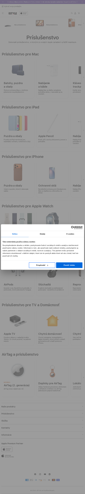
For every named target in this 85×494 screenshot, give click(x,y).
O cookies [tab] (70, 234)
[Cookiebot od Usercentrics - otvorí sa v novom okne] (72, 227)
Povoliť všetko (69, 265)
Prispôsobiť (40, 265)
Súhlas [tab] (14, 234)
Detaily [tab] (42, 234)
